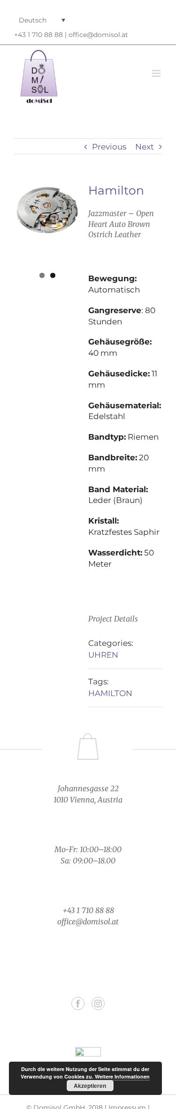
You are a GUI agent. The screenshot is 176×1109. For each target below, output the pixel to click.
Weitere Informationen (122, 1076)
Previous (109, 146)
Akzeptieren (90, 1085)
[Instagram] (98, 1003)
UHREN (103, 654)
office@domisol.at (98, 34)
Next (144, 146)
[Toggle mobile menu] (157, 73)
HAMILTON (110, 693)
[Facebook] (77, 1003)
